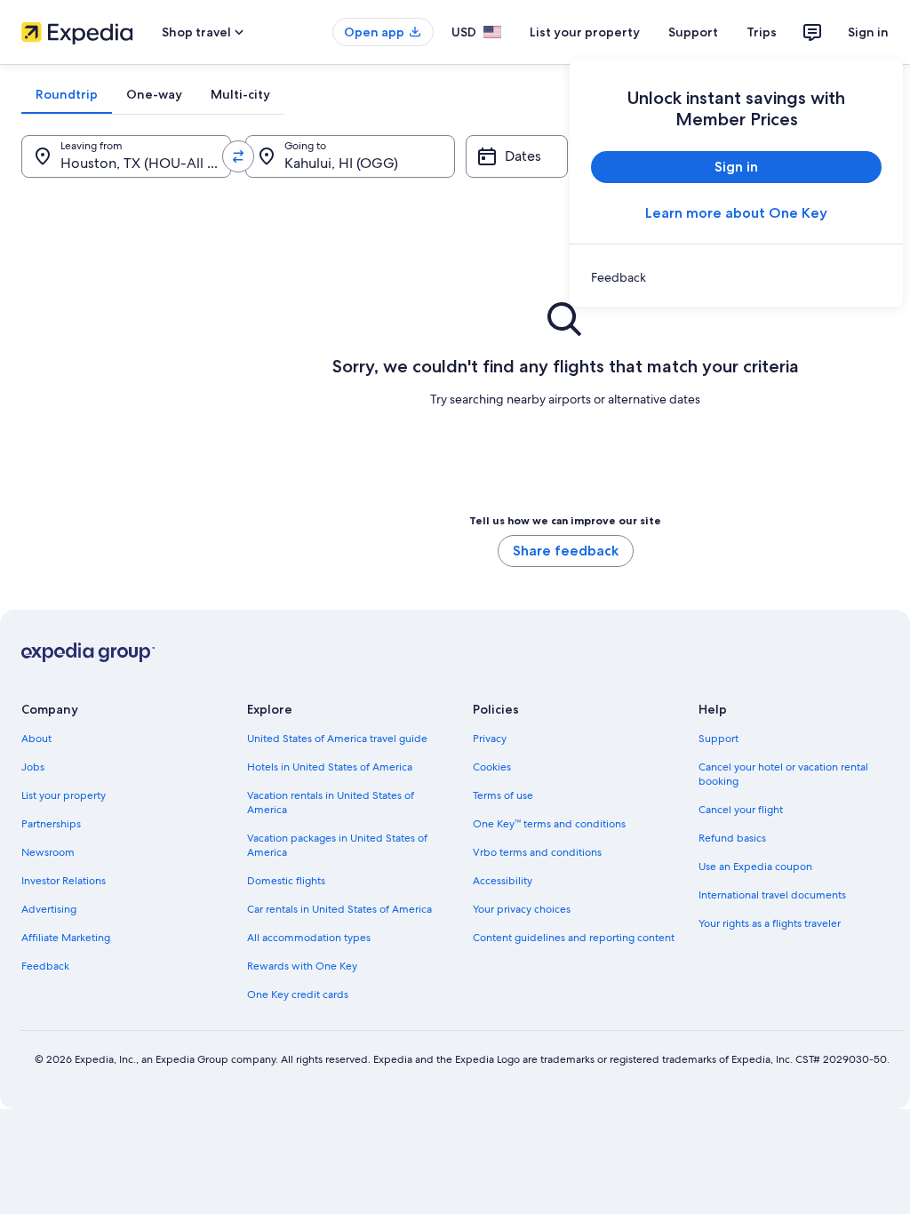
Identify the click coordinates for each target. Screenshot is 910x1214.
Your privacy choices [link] (522, 909)
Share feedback (566, 550)
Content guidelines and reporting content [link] (574, 937)
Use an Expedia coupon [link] (755, 866)
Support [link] (718, 738)
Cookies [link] (492, 767)
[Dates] (517, 156)
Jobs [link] (32, 767)
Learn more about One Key (736, 212)
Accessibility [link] (502, 881)
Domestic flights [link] (286, 881)
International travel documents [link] (772, 895)
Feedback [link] (45, 966)
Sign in (868, 32)
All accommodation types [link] (309, 937)
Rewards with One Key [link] (302, 966)
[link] (736, 277)
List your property (585, 32)
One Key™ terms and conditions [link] (549, 824)
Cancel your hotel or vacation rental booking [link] (783, 774)
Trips (761, 32)
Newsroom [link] (48, 852)
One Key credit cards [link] (297, 994)
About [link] (36, 738)
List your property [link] (63, 795)
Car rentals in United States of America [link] (339, 909)
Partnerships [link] (51, 824)
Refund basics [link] (732, 838)
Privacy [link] (490, 738)
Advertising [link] (48, 909)
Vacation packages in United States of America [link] (337, 845)
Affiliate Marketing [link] (65, 937)
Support (693, 32)
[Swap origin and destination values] (238, 156)
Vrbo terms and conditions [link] (537, 852)
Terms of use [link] (503, 795)
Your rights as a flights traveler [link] (769, 923)
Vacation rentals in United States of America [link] (330, 802)
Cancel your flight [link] (740, 810)
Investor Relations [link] (63, 881)
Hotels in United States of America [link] (329, 767)
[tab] (66, 94)
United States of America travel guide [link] (337, 738)
